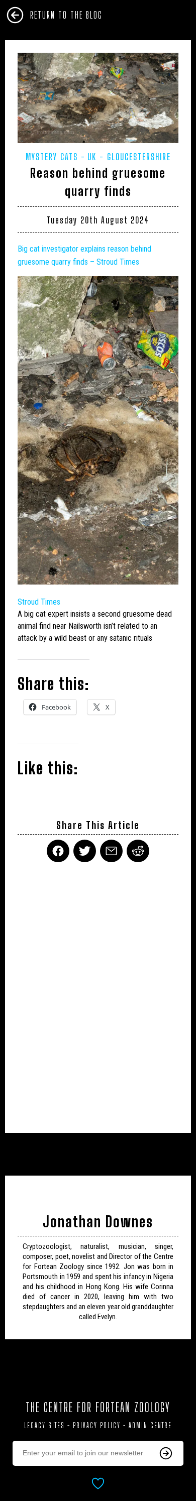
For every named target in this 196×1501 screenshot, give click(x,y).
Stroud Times (39, 602)
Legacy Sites (44, 1425)
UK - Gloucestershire (129, 156)
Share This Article (98, 825)
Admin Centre (150, 1425)
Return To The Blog (66, 15)
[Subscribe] (165, 1453)
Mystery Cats (52, 156)
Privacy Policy (97, 1425)
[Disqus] (98, 991)
